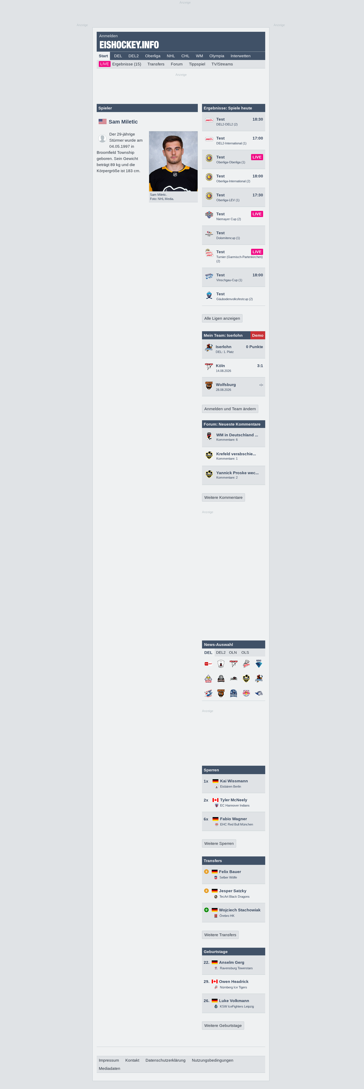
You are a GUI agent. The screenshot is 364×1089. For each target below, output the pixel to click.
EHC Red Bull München (236, 824)
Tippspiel (197, 64)
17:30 (258, 195)
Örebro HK (226, 915)
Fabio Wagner (233, 819)
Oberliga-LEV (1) (228, 200)
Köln (220, 365)
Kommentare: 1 (227, 458)
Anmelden (108, 36)
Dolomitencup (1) (228, 238)
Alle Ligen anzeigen (222, 318)
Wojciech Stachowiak (240, 910)
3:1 (260, 365)
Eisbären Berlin (230, 786)
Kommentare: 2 (227, 477)
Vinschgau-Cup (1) (229, 280)
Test (220, 119)
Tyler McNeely (233, 800)
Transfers (156, 64)
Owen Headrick (234, 981)
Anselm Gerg (231, 962)
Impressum (109, 1060)
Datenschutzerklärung (166, 1060)
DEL (118, 56)
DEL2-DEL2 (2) (227, 124)
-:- (261, 384)
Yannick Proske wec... (237, 473)
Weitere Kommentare (223, 497)
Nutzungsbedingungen (212, 1060)
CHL (185, 56)
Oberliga (153, 56)
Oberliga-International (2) (233, 181)
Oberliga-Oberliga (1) (230, 162)
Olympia (216, 56)
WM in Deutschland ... (237, 435)
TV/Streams (222, 64)
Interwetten (241, 56)
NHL (171, 56)
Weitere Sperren (219, 843)
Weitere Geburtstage (223, 1025)
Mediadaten (109, 1068)
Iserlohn (224, 347)
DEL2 (133, 56)
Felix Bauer (230, 871)
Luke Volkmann (234, 1000)
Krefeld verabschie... (236, 454)
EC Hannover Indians (235, 805)
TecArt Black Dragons (234, 896)
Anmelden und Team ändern (230, 409)
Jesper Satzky (232, 891)
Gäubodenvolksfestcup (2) (234, 299)
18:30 (258, 119)
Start (103, 56)
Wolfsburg (226, 384)
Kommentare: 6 (227, 439)
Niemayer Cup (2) (228, 219)
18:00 (258, 176)
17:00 (258, 138)
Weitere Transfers (220, 935)
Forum (177, 64)
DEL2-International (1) (231, 143)
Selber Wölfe (228, 877)
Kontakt (132, 1060)
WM (199, 56)
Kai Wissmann (234, 781)
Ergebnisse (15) (120, 64)
